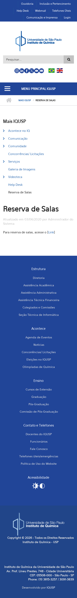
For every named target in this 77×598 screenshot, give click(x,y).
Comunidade (17, 146)
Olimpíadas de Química (39, 367)
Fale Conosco (39, 449)
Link (51, 232)
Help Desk (23, 10)
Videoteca (15, 177)
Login (67, 17)
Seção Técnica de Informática (39, 314)
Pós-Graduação (39, 404)
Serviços (14, 161)
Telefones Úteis (61, 10)
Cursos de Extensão (39, 389)
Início (8, 100)
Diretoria (39, 278)
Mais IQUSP (24, 100)
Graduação (38, 396)
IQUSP (51, 587)
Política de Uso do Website (39, 463)
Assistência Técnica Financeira (38, 300)
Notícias (38, 344)
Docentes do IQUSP (39, 434)
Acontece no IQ (19, 130)
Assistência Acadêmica (38, 285)
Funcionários (38, 441)
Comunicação (18, 138)
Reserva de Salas (20, 192)
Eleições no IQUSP (38, 359)
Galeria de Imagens (21, 169)
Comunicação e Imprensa (41, 17)
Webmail (40, 10)
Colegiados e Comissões (39, 307)
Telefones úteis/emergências (38, 456)
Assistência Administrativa (38, 292)
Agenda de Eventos (38, 337)
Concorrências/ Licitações (26, 154)
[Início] (38, 40)
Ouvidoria (27, 3)
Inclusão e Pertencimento (55, 3)
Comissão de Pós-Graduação (39, 411)
